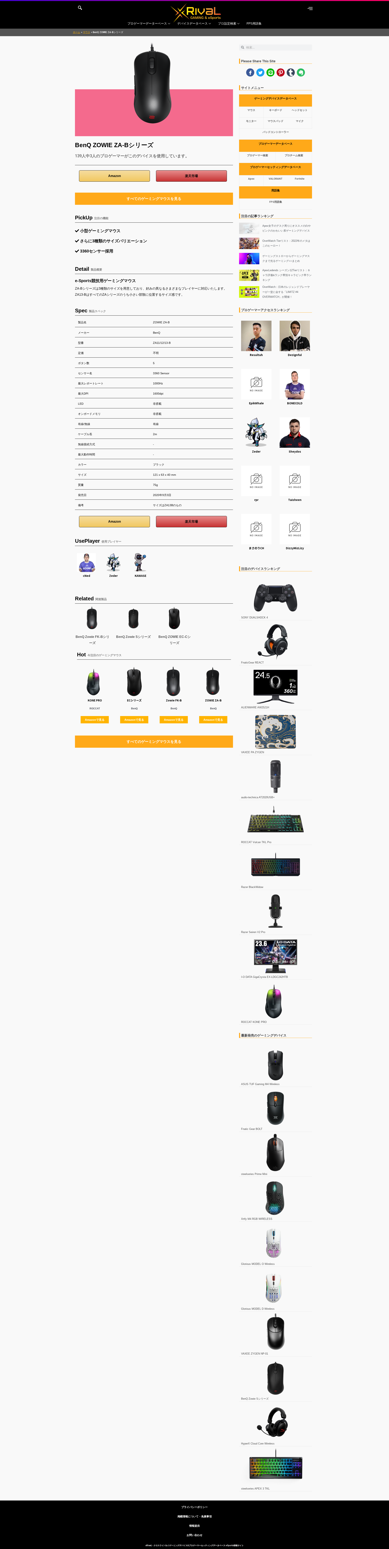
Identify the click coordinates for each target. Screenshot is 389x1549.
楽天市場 (191, 176)
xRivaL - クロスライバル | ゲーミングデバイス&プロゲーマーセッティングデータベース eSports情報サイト (194, 1545)
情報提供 (194, 1525)
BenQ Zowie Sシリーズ (133, 637)
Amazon (114, 176)
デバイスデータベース (192, 23)
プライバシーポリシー (194, 1507)
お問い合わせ (194, 1535)
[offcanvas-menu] (310, 8)
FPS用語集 (254, 23)
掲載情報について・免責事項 (194, 1516)
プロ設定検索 (227, 23)
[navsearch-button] (80, 8)
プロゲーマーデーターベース (147, 23)
